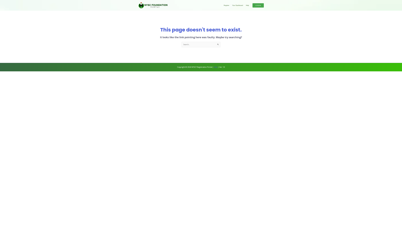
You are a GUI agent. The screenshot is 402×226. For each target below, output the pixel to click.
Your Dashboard (237, 5)
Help (247, 5)
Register (226, 5)
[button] (258, 5)
